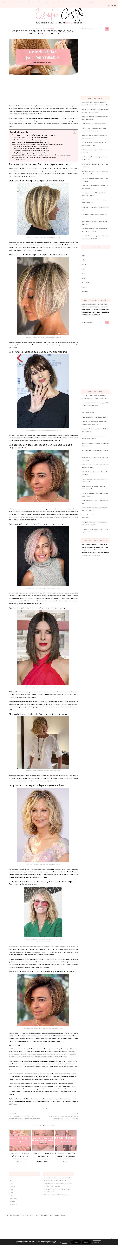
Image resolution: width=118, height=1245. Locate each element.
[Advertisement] (43, 91)
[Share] (40, 1108)
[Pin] (43, 1108)
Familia (83, 278)
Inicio (83, 251)
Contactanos (85, 291)
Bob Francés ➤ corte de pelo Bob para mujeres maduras (31, 142)
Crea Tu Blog (85, 282)
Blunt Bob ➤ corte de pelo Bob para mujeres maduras (31, 138)
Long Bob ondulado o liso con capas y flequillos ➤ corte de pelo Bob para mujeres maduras (42, 155)
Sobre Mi (84, 287)
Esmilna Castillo (59, 15)
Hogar (83, 273)
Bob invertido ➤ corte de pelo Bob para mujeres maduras (32, 148)
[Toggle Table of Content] (74, 132)
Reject (86, 1242)
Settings (96, 1242)
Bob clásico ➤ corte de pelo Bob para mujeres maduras (31, 146)
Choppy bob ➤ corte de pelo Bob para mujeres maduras (31, 151)
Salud (83, 269)
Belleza (41, 28)
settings (64, 1243)
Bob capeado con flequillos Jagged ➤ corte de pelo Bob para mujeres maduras (38, 144)
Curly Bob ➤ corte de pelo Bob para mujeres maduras (30, 153)
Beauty (35, 28)
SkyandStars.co (59, 1215)
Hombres (84, 264)
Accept (76, 1242)
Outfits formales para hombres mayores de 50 (94, 124)
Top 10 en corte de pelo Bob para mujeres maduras (34, 135)
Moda (47, 28)
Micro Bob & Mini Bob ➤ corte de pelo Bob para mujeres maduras (35, 157)
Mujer (52, 28)
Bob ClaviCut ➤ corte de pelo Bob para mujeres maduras (31, 140)
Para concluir (21, 159)
